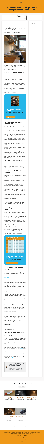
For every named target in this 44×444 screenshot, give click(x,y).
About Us (21, 435)
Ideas (8, 2)
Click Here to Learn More (11, 117)
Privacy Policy (26, 435)
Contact (17, 435)
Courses (29, 2)
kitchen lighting (6, 277)
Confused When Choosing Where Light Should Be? (14, 110)
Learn (15, 2)
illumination (14, 357)
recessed (21, 348)
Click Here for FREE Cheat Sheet (12, 262)
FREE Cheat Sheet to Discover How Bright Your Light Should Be (14, 257)
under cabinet (6, 27)
